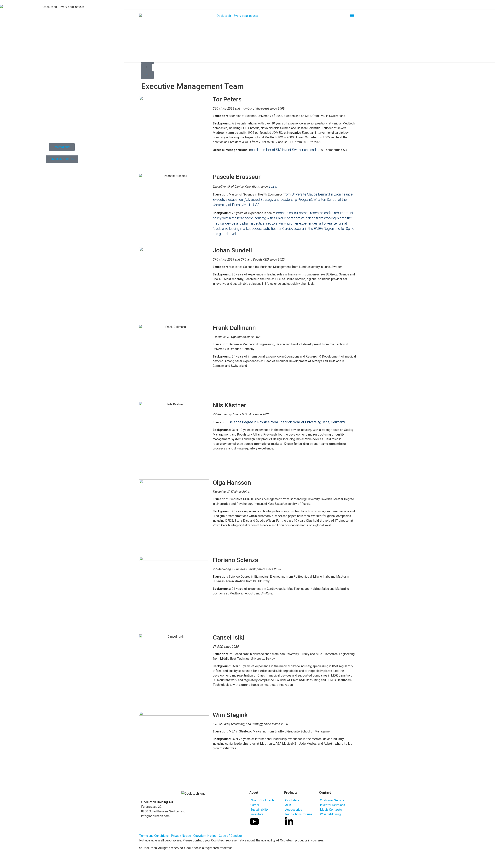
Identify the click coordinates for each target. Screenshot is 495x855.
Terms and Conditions (154, 836)
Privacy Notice (181, 836)
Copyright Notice (205, 836)
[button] (146, 67)
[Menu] (352, 17)
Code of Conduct (230, 836)
